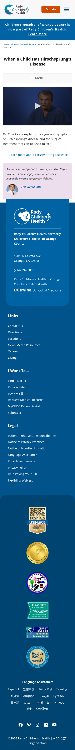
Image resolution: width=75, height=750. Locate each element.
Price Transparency (21, 461)
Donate (51, 9)
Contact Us (15, 326)
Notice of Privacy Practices (26, 442)
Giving (12, 358)
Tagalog (61, 689)
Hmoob (59, 702)
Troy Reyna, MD (31, 187)
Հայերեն (29, 696)
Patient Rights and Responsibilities (32, 436)
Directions (15, 332)
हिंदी (29, 709)
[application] (37, 106)
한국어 (14, 696)
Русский (59, 696)
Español (13, 689)
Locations (14, 339)
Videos (14, 44)
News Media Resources (24, 345)
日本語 (15, 702)
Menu (65, 9)
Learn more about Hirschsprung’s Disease (38, 155)
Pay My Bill (15, 394)
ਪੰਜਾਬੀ (39, 702)
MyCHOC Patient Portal (24, 406)
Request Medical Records (25, 400)
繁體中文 (29, 689)
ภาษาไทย (42, 709)
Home (6, 44)
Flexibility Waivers (20, 480)
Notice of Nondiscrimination (27, 448)
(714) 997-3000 (24, 270)
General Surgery (28, 44)
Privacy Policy (17, 468)
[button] (37, 105)
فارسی (45, 696)
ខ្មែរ (48, 702)
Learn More (37, 34)
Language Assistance (22, 455)
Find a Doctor (17, 381)
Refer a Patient (18, 387)
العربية (27, 702)
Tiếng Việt (45, 689)
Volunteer (14, 413)
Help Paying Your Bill (22, 474)
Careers (13, 351)
